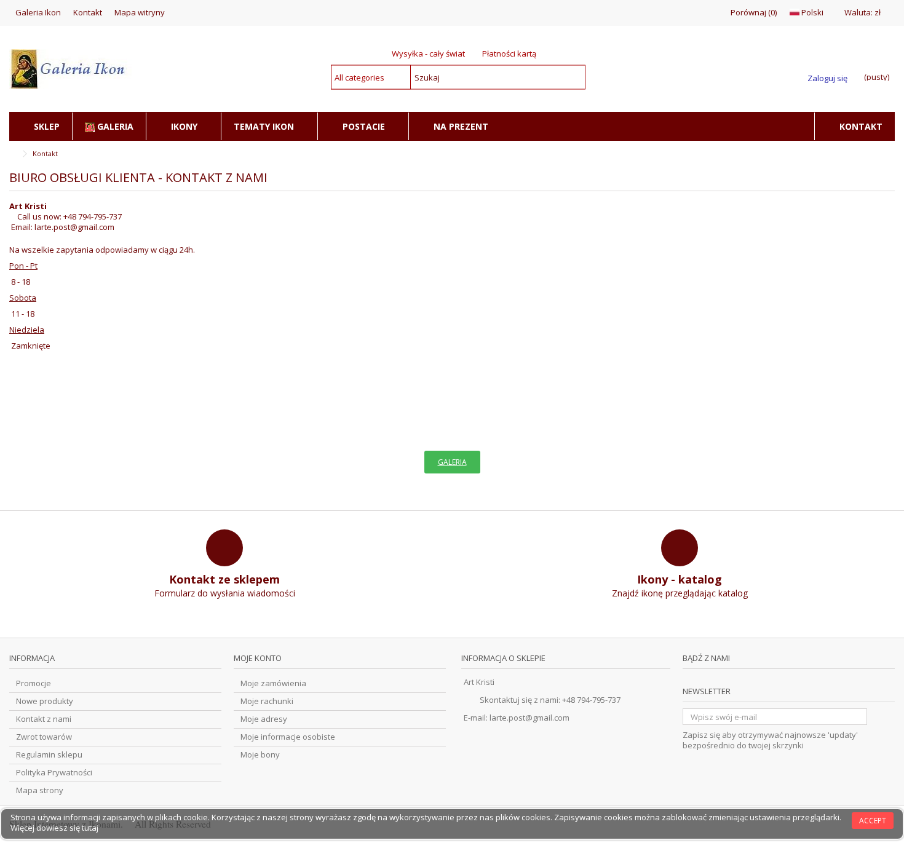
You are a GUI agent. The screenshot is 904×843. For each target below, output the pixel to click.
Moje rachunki (266, 701)
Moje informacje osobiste (287, 737)
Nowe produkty (44, 701)
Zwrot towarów (44, 737)
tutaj (90, 827)
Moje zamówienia (273, 683)
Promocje (33, 683)
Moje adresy (263, 719)
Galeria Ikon (38, 12)
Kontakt (87, 12)
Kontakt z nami (43, 719)
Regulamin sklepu (49, 755)
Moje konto (258, 657)
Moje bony (260, 755)
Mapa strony (39, 790)
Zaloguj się (827, 77)
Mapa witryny (139, 12)
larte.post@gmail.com (74, 226)
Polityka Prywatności (54, 772)
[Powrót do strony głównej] (13, 154)
